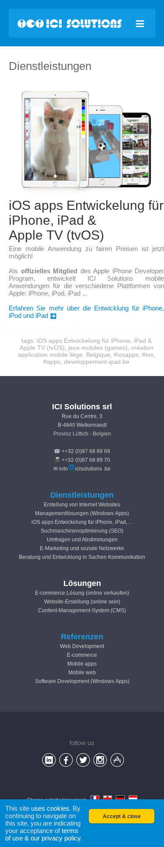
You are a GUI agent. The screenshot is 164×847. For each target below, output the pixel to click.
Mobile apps (82, 664)
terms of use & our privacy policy (42, 834)
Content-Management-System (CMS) (82, 610)
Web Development (82, 646)
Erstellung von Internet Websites (82, 505)
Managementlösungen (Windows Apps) (82, 513)
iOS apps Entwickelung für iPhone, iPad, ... (82, 522)
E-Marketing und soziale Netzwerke (82, 548)
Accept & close (122, 816)
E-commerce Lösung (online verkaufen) (82, 593)
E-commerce (82, 655)
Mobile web (82, 672)
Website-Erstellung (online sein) (82, 602)
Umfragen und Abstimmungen (82, 540)
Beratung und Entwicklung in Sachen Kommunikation (82, 557)
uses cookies (50, 808)
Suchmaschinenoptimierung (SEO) (82, 531)
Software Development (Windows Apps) (82, 681)
